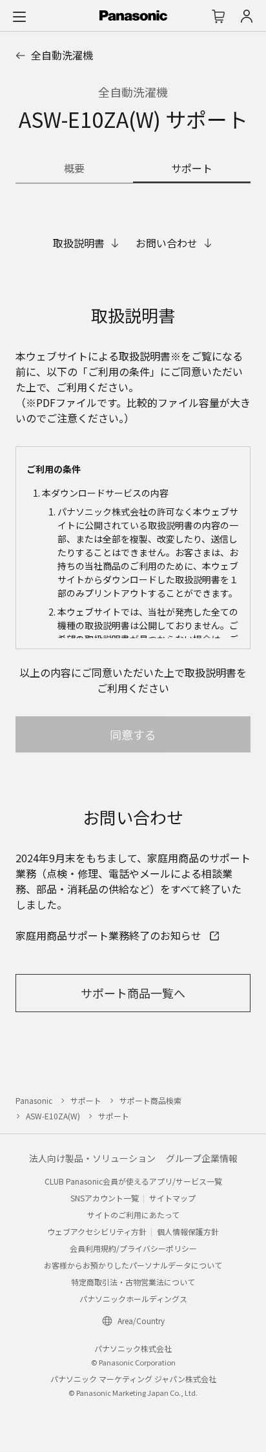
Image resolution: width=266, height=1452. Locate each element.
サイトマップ (172, 1197)
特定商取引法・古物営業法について (133, 1281)
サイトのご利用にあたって (133, 1214)
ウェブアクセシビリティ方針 (97, 1231)
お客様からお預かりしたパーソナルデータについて (133, 1265)
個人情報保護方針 (188, 1231)
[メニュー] (19, 16)
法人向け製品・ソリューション (92, 1158)
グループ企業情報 (202, 1158)
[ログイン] (246, 16)
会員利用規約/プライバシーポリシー (133, 1248)
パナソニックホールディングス (133, 1298)
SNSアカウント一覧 (104, 1197)
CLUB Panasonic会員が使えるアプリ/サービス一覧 (133, 1181)
